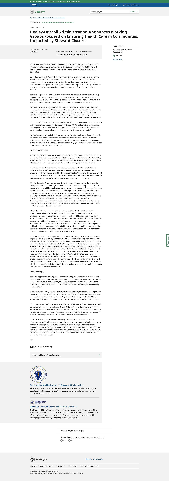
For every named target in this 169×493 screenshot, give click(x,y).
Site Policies (72, 466)
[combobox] (114, 12)
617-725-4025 (117, 59)
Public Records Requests (89, 466)
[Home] (31, 18)
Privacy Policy (60, 466)
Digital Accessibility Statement (41, 466)
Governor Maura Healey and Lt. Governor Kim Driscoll (49, 18)
